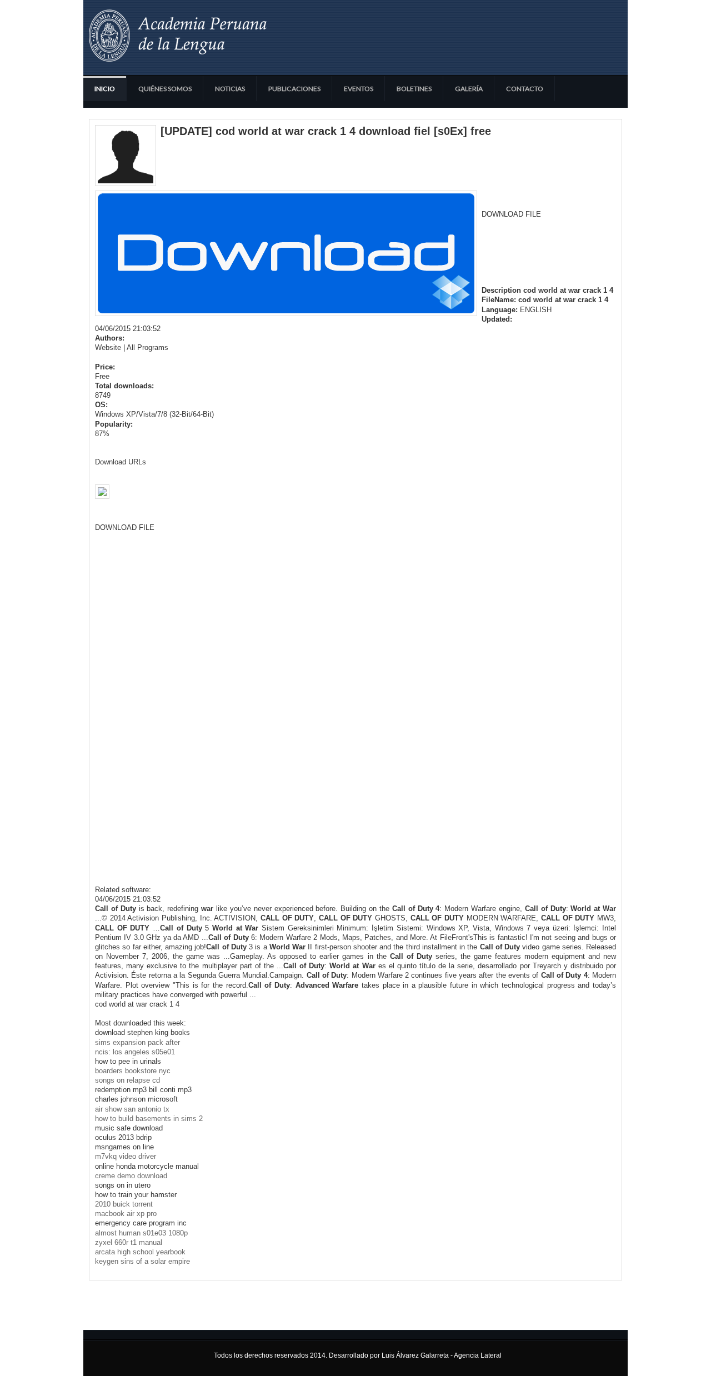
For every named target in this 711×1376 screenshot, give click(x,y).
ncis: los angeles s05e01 (135, 1052)
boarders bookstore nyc (133, 1071)
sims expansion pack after (137, 1042)
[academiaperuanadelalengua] (178, 35)
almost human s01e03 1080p (141, 1233)
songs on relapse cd (127, 1080)
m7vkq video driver (125, 1156)
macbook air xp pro (126, 1213)
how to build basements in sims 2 (149, 1118)
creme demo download (131, 1176)
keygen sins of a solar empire (142, 1261)
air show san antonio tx (132, 1109)
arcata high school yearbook (140, 1252)
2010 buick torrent (124, 1204)
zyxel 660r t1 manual (128, 1242)
